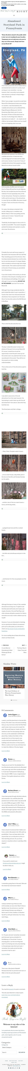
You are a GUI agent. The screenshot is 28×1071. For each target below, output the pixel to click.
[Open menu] (14, 15)
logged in (11, 989)
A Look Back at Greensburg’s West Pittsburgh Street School (7, 650)
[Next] (23, 683)
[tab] (11, 700)
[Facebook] (9, 1068)
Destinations (13, 1060)
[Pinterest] (13, 1068)
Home (6, 1060)
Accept (4, 7)
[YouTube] (19, 1068)
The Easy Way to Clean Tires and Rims (21, 649)
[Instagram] (11, 1068)
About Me (14, 1062)
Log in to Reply (6, 751)
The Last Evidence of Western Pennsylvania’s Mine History (13, 693)
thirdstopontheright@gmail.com (12, 863)
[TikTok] (15, 1068)
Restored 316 (17, 1065)
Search (22, 1052)
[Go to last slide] (4, 683)
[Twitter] (17, 1068)
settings (12, 5)
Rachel (11, 855)
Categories (5, 1045)
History (20, 1060)
